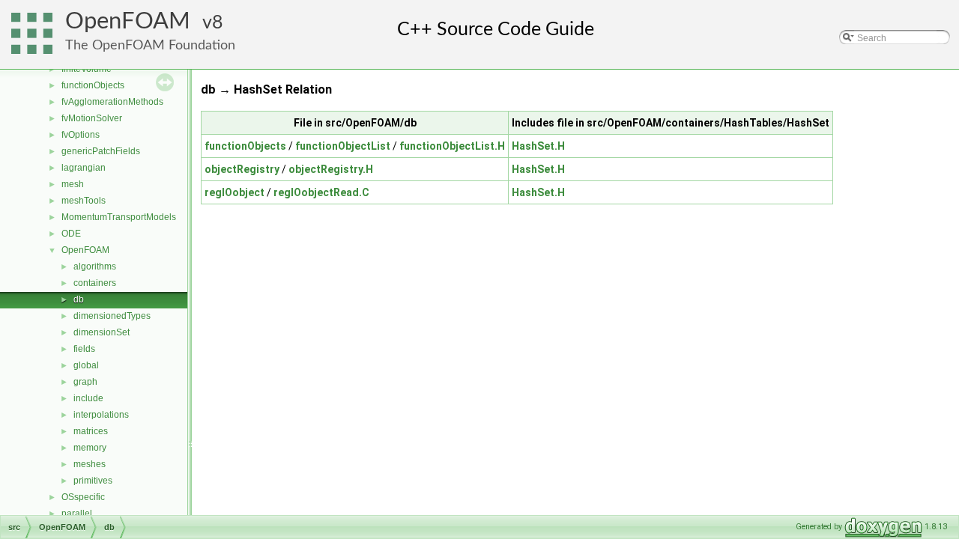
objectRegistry (242, 169)
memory (89, 447)
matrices (90, 431)
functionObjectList (342, 146)
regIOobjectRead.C (321, 192)
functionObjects (92, 85)
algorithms (94, 266)
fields (84, 349)
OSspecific (83, 497)
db (78, 299)
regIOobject (234, 192)
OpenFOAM (127, 21)
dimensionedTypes (112, 316)
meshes (89, 464)
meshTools (83, 200)
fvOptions (80, 135)
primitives (92, 480)
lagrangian (83, 167)
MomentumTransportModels (118, 217)
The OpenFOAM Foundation (150, 45)
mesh (72, 184)
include (88, 398)
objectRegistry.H (330, 169)
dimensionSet (101, 332)
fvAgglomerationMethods (112, 102)
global (86, 365)
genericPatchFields (100, 151)
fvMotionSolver (91, 118)
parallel (76, 513)
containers (94, 283)
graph (85, 382)
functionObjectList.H (452, 146)
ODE (71, 233)
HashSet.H (538, 146)
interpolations (101, 414)
